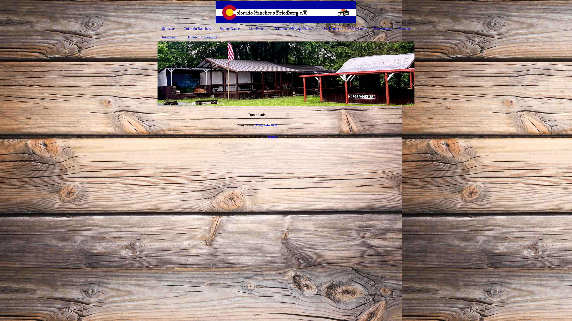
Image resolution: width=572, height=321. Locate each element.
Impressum (169, 37)
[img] (286, 12)
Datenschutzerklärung (201, 37)
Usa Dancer (330, 29)
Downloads (381, 29)
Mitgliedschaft (266, 125)
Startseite (168, 29)
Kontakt (404, 29)
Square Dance (230, 29)
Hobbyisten (356, 29)
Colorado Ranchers (197, 29)
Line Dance (257, 29)
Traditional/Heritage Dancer (293, 29)
